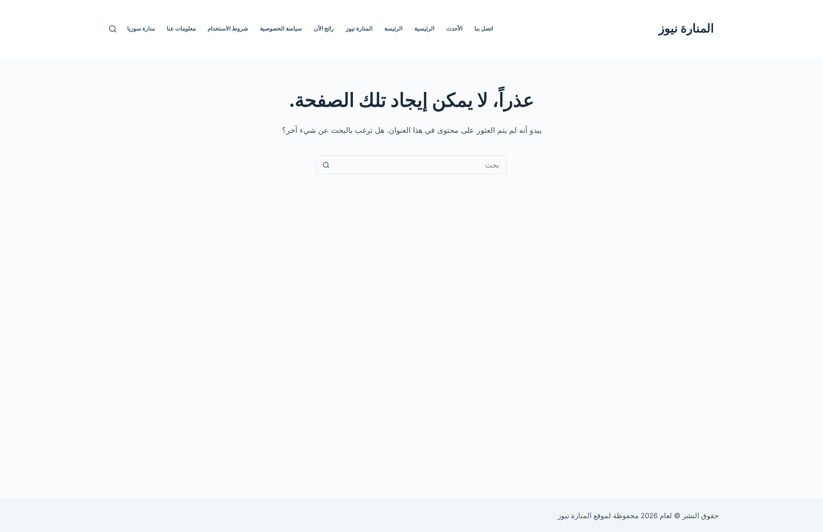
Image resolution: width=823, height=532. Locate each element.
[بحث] (112, 28)
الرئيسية (424, 28)
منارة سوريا (141, 28)
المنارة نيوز (686, 28)
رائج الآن (324, 28)
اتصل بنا (483, 28)
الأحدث (454, 28)
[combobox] (420, 164)
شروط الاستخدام (228, 28)
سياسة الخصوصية (281, 28)
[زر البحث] (326, 165)
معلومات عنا (181, 28)
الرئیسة (393, 28)
